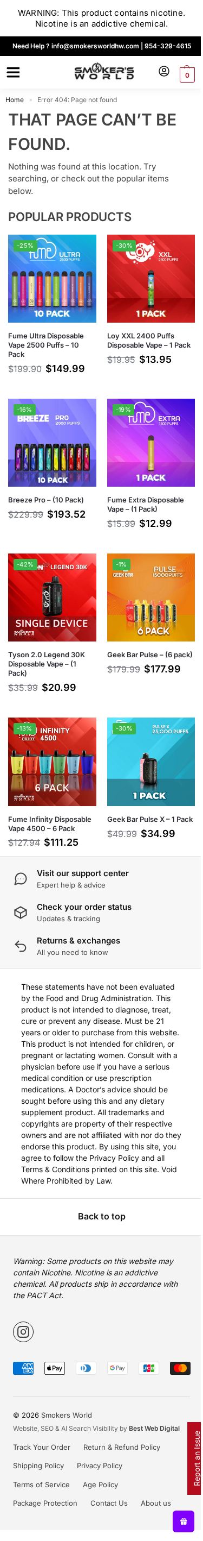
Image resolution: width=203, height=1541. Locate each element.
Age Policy (100, 1484)
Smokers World (66, 1415)
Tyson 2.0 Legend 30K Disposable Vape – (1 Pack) (46, 663)
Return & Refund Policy (121, 1447)
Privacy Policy (99, 1465)
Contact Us (109, 1503)
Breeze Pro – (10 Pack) (46, 499)
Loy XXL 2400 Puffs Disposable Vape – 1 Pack (149, 340)
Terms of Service (41, 1484)
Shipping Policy (38, 1465)
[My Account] (164, 72)
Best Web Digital (154, 1428)
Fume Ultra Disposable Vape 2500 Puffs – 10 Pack (46, 344)
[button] (186, 75)
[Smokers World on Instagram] (23, 1332)
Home (14, 100)
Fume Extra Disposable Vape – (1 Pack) (145, 504)
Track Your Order (41, 1447)
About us (156, 1503)
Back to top (102, 1216)
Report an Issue (196, 1458)
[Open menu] (11, 72)
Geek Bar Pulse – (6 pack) (150, 654)
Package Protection (45, 1503)
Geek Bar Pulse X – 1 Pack (150, 819)
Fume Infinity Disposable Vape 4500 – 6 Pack (49, 824)
